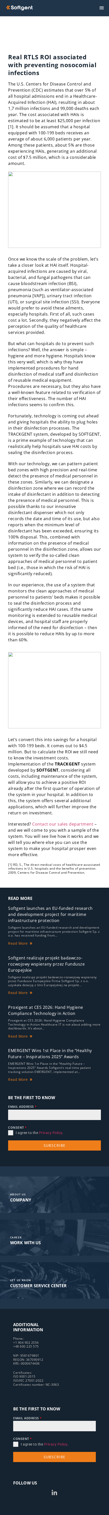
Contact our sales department (62, 824)
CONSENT (17, 1127)
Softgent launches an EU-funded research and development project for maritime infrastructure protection (50, 914)
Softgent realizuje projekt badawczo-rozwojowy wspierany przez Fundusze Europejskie (46, 964)
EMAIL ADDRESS (22, 1107)
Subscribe (55, 1145)
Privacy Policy (50, 1133)
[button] (101, 8)
